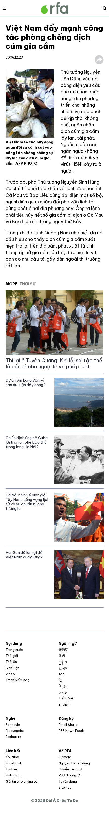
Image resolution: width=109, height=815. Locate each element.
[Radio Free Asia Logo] (54, 8)
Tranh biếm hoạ (17, 680)
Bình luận (12, 668)
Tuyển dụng (68, 781)
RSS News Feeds (72, 731)
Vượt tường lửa (70, 775)
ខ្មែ (60, 680)
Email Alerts (68, 725)
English (64, 704)
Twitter (11, 769)
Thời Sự (11, 662)
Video (10, 674)
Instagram (13, 775)
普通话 (63, 650)
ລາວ (61, 674)
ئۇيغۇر (63, 692)
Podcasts (13, 737)
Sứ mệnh (65, 757)
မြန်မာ (63, 662)
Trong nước (14, 650)
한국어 (63, 668)
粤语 (62, 656)
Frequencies (15, 731)
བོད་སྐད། (63, 686)
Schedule (13, 725)
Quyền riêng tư (70, 769)
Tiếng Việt (67, 698)
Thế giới (12, 656)
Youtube (12, 757)
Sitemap (65, 787)
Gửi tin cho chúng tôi (22, 781)
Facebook (14, 763)
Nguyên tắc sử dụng (74, 763)
